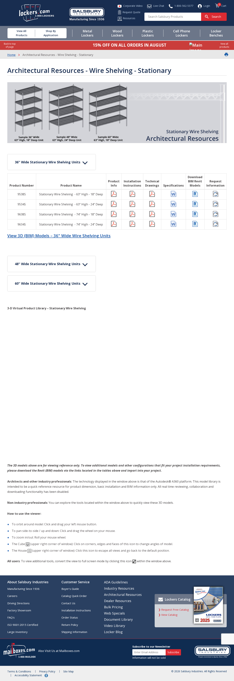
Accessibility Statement (29, 675)
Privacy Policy (47, 671)
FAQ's (11, 617)
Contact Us (68, 603)
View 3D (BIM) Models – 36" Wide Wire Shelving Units (59, 235)
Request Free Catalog (175, 609)
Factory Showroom (19, 610)
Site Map (68, 671)
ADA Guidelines (116, 582)
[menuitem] (18, 33)
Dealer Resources (117, 601)
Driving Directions (18, 603)
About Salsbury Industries (27, 582)
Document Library (118, 619)
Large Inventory (17, 632)
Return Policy (69, 625)
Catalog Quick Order (74, 596)
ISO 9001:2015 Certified (22, 625)
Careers (12, 596)
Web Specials (114, 613)
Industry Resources (119, 588)
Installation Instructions (76, 610)
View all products (224, 45)
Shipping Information (74, 632)
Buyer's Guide (70, 589)
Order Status (69, 617)
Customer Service (75, 582)
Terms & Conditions (19, 671)
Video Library (114, 625)
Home (11, 55)
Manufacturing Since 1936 (23, 589)
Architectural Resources (123, 594)
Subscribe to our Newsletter (151, 646)
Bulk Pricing (113, 607)
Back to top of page (10, 45)
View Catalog (169, 614)
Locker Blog (113, 632)
